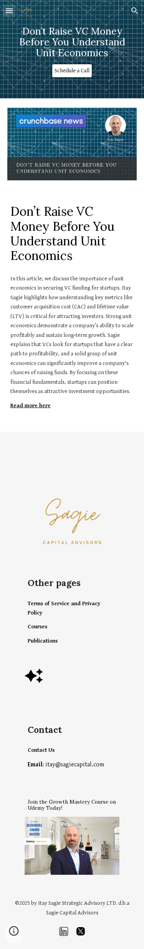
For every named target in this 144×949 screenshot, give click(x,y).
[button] (9, 10)
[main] (72, 42)
